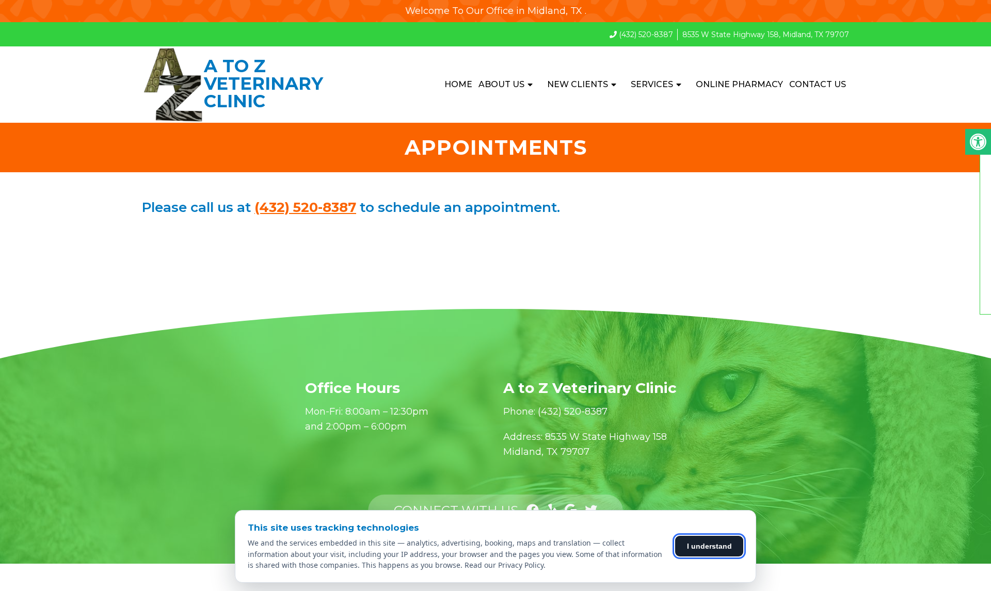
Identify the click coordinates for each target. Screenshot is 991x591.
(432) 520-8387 (646, 34)
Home (458, 84)
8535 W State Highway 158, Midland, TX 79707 (765, 34)
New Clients (577, 84)
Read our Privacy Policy (504, 565)
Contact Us (817, 84)
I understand (709, 546)
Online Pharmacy (739, 84)
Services (652, 84)
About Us (501, 84)
